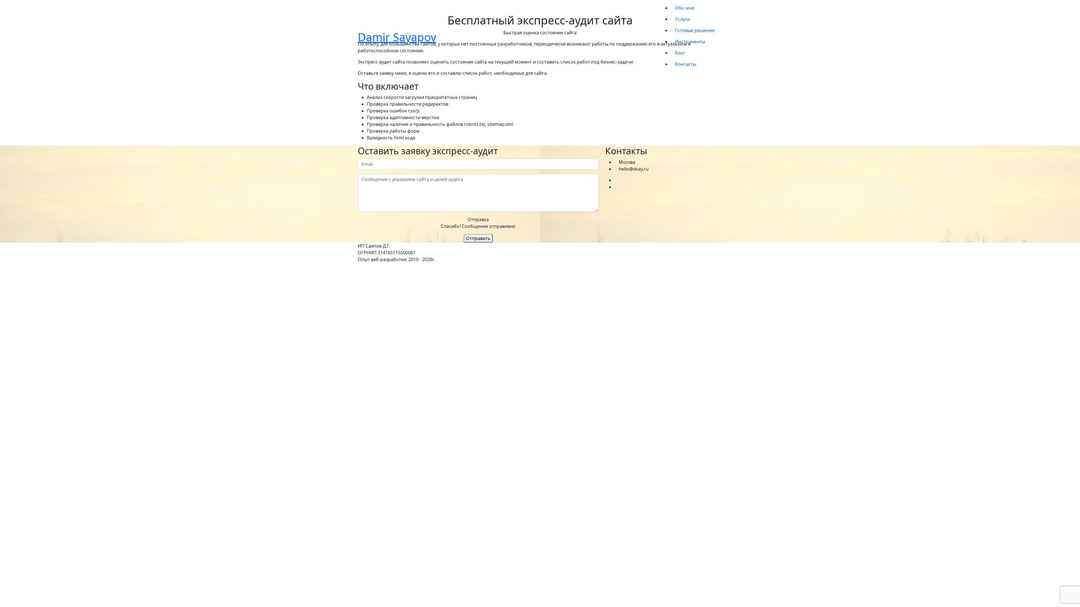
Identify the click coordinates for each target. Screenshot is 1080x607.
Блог (680, 53)
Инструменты (690, 41)
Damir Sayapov (397, 37)
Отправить (478, 238)
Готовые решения (694, 30)
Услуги (682, 19)
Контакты (685, 64)
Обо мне (684, 8)
